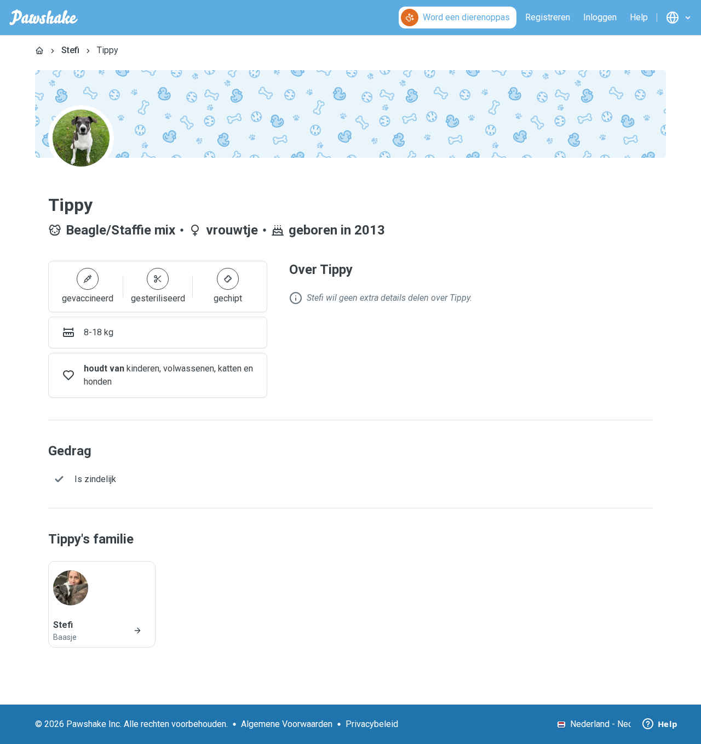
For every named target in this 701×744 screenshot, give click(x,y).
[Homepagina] (39, 50)
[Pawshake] (43, 17)
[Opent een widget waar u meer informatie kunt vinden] (660, 725)
